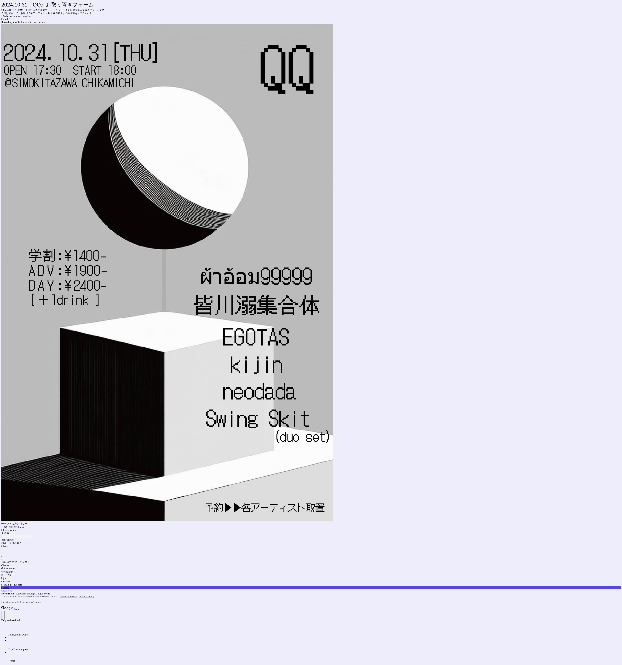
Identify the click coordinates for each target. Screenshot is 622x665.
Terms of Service (68, 596)
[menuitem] (314, 630)
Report (38, 602)
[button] (311, 530)
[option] (311, 546)
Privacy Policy (86, 596)
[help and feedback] (3, 615)
